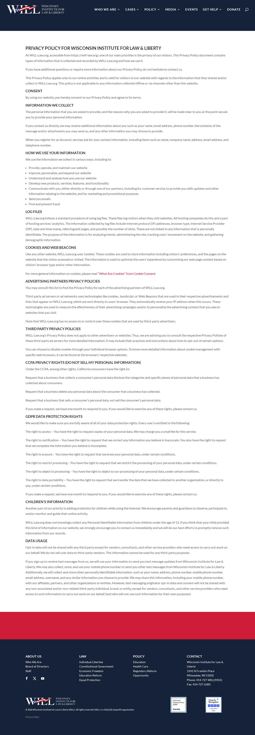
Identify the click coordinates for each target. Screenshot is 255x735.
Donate (234, 9)
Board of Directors (37, 666)
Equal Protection (89, 680)
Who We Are (105, 9)
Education (139, 662)
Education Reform (90, 675)
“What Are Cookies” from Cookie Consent (126, 273)
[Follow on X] (34, 678)
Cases (130, 9)
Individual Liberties (91, 662)
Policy (150, 9)
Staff (28, 671)
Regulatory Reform (145, 671)
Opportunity (141, 675)
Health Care (140, 666)
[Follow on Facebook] (27, 678)
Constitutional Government (96, 666)
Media (170, 9)
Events (191, 9)
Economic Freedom (91, 671)
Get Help (210, 9)
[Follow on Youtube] (42, 678)
